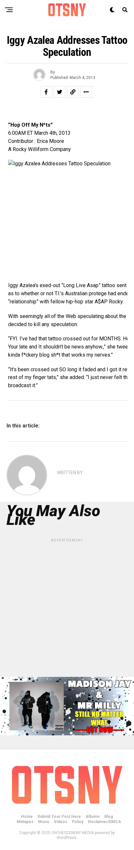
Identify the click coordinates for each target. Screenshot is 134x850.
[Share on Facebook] (46, 92)
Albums (93, 816)
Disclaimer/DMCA (104, 821)
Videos (60, 821)
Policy (77, 821)
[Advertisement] (67, 610)
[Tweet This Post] (59, 92)
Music (43, 821)
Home (27, 816)
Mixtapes (25, 821)
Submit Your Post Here (59, 816)
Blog (108, 816)
